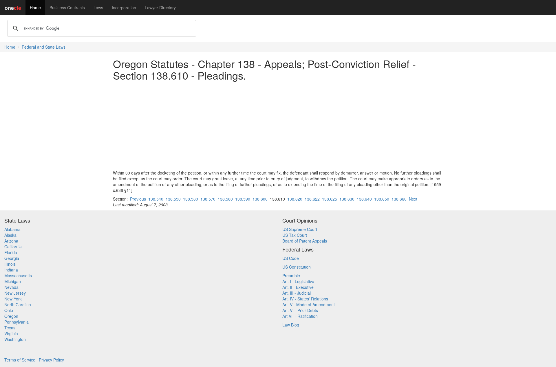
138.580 (225, 199)
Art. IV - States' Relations (305, 299)
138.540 (155, 199)
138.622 (312, 199)
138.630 (346, 199)
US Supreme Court (299, 229)
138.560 (190, 199)
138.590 (242, 199)
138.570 (207, 199)
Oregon (11, 316)
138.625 (329, 199)
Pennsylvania (16, 322)
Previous (138, 199)
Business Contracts (67, 7)
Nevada (11, 287)
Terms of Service (19, 360)
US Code (290, 258)
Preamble (291, 275)
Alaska (10, 235)
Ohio (8, 310)
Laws (98, 7)
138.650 (381, 199)
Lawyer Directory (160, 7)
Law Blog (290, 325)
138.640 (364, 199)
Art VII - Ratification (300, 316)
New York (13, 299)
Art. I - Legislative (298, 281)
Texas (9, 328)
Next (413, 199)
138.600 (260, 199)
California (13, 246)
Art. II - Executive (298, 287)
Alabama (12, 229)
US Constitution (296, 267)
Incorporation (124, 7)
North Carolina (17, 304)
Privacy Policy (51, 360)
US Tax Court (294, 235)
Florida (10, 252)
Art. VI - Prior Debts (300, 310)
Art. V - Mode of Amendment (308, 304)
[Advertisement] (278, 125)
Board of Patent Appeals (304, 241)
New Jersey (15, 293)
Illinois (10, 264)
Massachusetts (18, 275)
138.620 (294, 199)
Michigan (12, 281)
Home (35, 7)
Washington (15, 339)
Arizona (11, 241)
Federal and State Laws (43, 47)
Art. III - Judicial (296, 293)
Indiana (11, 270)
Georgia (11, 258)
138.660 (399, 199)
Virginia (11, 333)
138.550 (173, 199)
